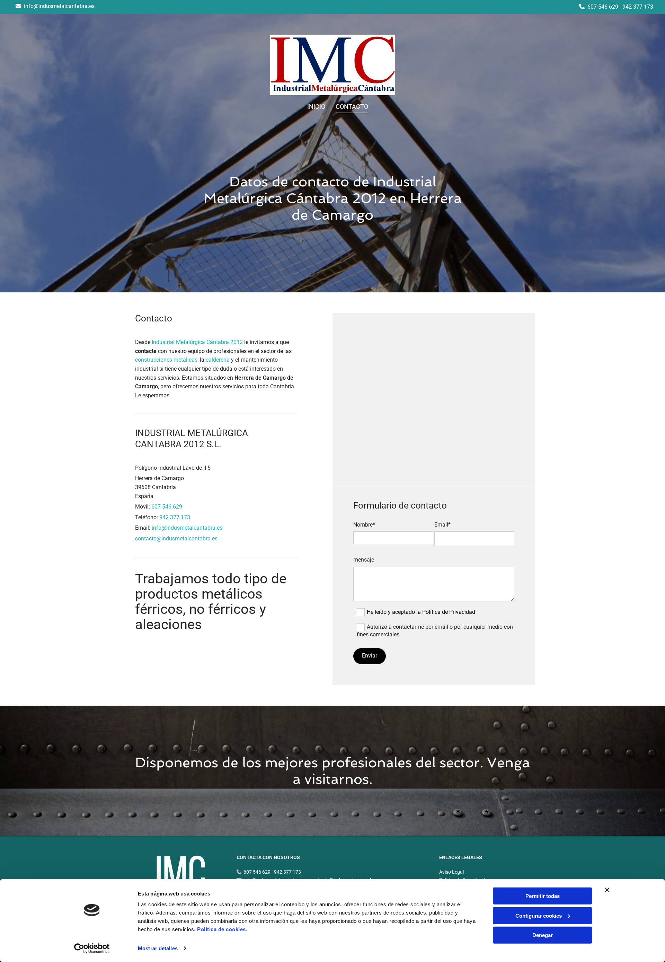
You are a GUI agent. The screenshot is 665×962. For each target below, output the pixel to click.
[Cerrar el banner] (607, 890)
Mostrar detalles (158, 948)
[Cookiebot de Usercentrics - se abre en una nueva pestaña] (92, 948)
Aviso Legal (451, 872)
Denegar (542, 935)
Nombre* (364, 524)
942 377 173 (637, 6)
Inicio (316, 106)
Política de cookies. (222, 929)
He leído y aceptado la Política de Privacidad (421, 611)
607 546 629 (602, 6)
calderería (218, 359)
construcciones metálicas (166, 359)
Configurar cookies (538, 915)
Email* (442, 524)
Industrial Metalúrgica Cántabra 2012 (197, 342)
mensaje (363, 559)
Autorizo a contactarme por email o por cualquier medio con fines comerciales (435, 630)
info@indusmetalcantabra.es (59, 6)
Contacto (352, 106)
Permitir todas (542, 896)
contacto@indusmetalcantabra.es (176, 538)
